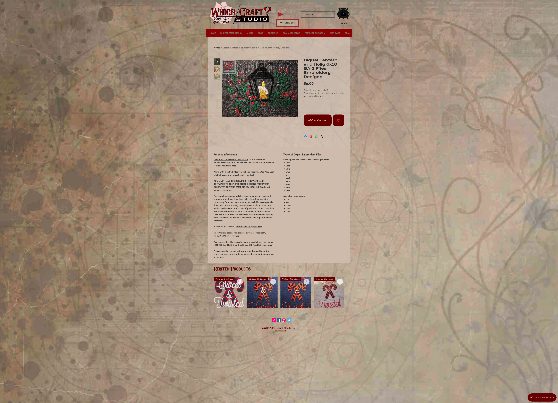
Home (217, 47)
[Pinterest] (284, 320)
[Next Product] (348, 292)
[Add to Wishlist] (338, 120)
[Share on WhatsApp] (316, 136)
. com (294, 327)
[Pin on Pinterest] (311, 136)
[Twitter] (289, 320)
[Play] (281, 14)
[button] (343, 13)
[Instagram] (274, 320)
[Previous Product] (209, 292)
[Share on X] (322, 136)
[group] (279, 292)
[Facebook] (279, 320)
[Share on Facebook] (305, 136)
